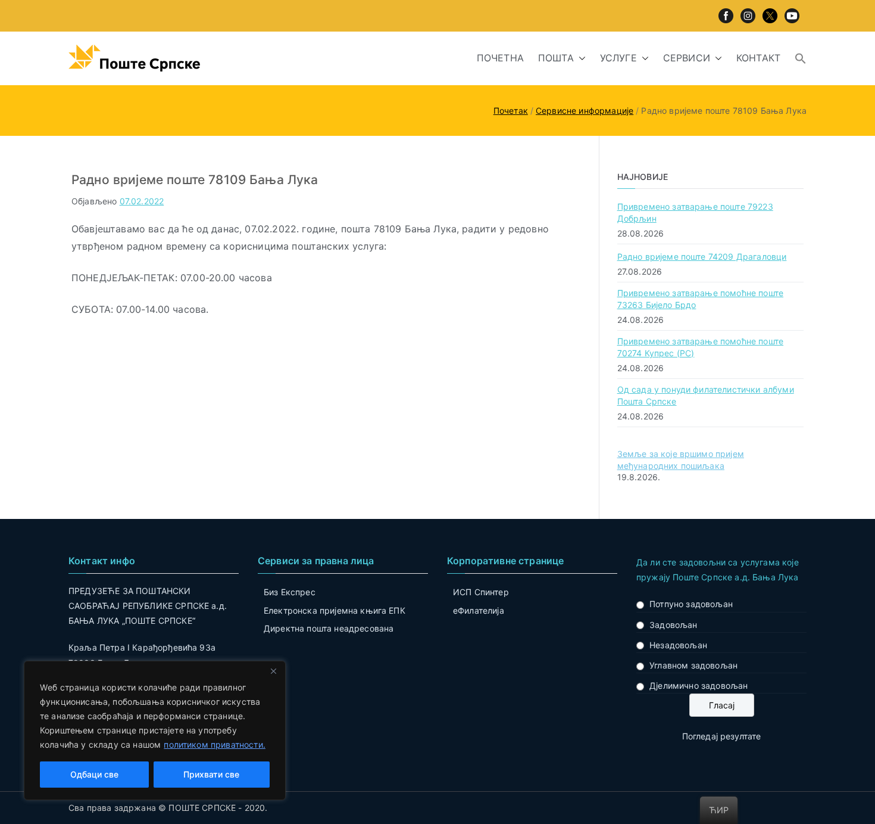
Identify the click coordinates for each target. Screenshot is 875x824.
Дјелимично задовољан (698, 685)
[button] (580, 58)
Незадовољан (678, 645)
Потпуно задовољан (691, 604)
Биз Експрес (289, 592)
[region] (155, 730)
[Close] (273, 671)
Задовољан (673, 625)
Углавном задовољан (693, 665)
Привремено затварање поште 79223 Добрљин (695, 212)
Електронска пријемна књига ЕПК (334, 610)
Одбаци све (94, 774)
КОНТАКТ (758, 58)
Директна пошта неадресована (328, 628)
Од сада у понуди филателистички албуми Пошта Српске (705, 395)
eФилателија (478, 610)
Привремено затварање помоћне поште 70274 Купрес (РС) (700, 347)
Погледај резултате (721, 736)
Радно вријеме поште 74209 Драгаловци (702, 256)
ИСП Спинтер (481, 592)
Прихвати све (211, 774)
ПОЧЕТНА (500, 58)
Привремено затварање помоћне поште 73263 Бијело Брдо (700, 299)
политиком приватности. (214, 744)
